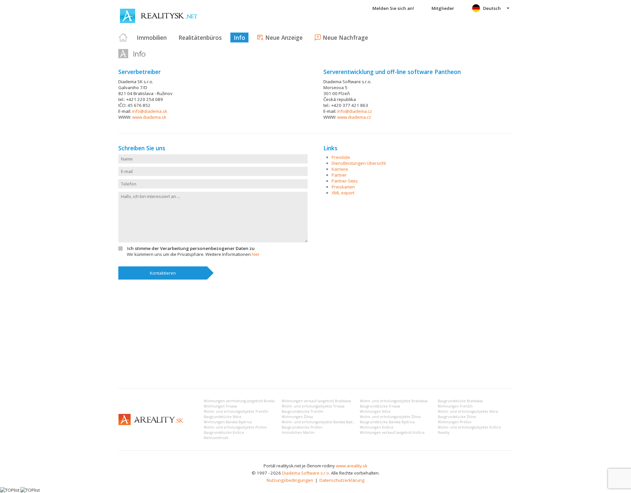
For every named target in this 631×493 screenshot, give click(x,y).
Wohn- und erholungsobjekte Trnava (313, 406)
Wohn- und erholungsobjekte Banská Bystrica (320, 422)
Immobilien (152, 37)
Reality (443, 432)
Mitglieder (443, 8)
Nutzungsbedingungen (290, 480)
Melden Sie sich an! (393, 8)
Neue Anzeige (284, 37)
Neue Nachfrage (345, 37)
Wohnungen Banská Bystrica (228, 422)
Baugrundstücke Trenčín (302, 411)
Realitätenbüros (200, 37)
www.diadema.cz (354, 117)
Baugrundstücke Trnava (380, 406)
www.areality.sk (351, 466)
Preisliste (341, 157)
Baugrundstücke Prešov (302, 427)
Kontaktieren (163, 273)
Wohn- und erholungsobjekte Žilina (390, 416)
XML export (343, 193)
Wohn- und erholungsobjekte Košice (469, 427)
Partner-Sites (345, 181)
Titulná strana (123, 37)
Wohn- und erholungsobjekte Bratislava (394, 401)
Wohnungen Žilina (297, 416)
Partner (339, 175)
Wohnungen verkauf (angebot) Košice (392, 432)
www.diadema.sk (149, 117)
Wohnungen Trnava (220, 406)
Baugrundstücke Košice (224, 432)
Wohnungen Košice (376, 427)
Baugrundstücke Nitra (222, 416)
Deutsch (492, 8)
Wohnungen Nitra (375, 411)
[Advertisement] (315, 334)
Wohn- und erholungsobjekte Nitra (468, 411)
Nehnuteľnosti (216, 437)
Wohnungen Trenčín (455, 406)
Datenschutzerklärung (341, 480)
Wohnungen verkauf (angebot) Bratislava (316, 401)
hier (256, 254)
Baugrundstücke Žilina (457, 416)
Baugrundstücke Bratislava (460, 401)
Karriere (340, 169)
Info (239, 37)
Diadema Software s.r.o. (306, 473)
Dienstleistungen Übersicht (359, 163)
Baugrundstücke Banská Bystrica (387, 422)
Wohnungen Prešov (454, 422)
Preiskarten (343, 187)
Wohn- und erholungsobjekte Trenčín (236, 411)
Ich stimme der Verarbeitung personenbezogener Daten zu (191, 248)
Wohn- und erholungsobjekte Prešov (235, 427)
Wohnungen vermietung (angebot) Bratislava (242, 401)
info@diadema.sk (149, 111)
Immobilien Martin (298, 432)
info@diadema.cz (354, 111)
